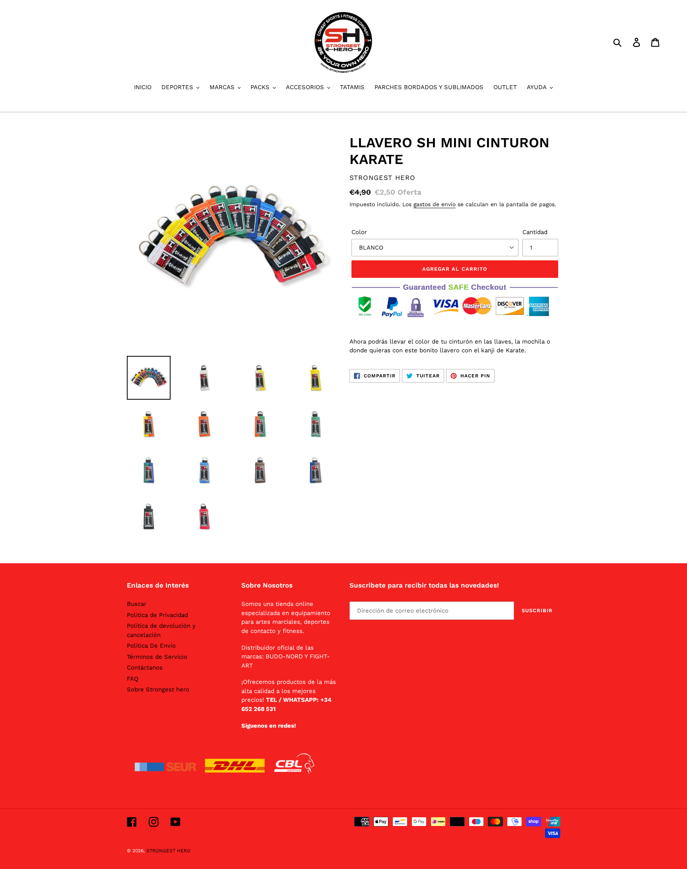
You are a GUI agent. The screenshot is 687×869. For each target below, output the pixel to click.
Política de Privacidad (157, 615)
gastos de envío (434, 204)
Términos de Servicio (157, 656)
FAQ (132, 678)
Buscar (136, 603)
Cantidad (534, 232)
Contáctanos (145, 667)
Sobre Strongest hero (158, 689)
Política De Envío (151, 645)
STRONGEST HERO (168, 850)
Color (359, 232)
